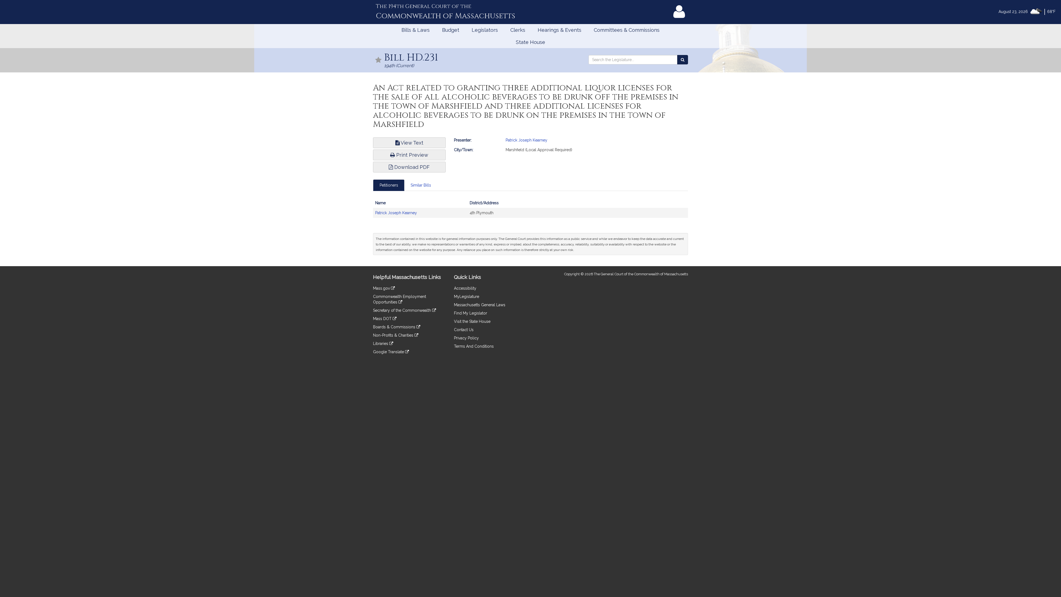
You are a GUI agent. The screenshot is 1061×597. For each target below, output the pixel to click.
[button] (378, 60)
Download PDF (411, 167)
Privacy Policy (466, 338)
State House (530, 42)
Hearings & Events (559, 30)
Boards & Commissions (394, 327)
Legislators (485, 30)
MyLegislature (466, 296)
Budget (450, 30)
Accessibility (465, 288)
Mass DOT (383, 318)
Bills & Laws (415, 30)
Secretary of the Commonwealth (402, 310)
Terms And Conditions (474, 346)
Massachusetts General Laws (479, 305)
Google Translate (389, 352)
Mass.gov (382, 288)
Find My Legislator (470, 313)
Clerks (517, 30)
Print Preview (411, 155)
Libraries (381, 343)
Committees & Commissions (627, 30)
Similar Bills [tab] (421, 185)
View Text (411, 143)
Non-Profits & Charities (393, 335)
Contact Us (464, 330)
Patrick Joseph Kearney (526, 140)
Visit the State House (472, 321)
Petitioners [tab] (389, 185)
